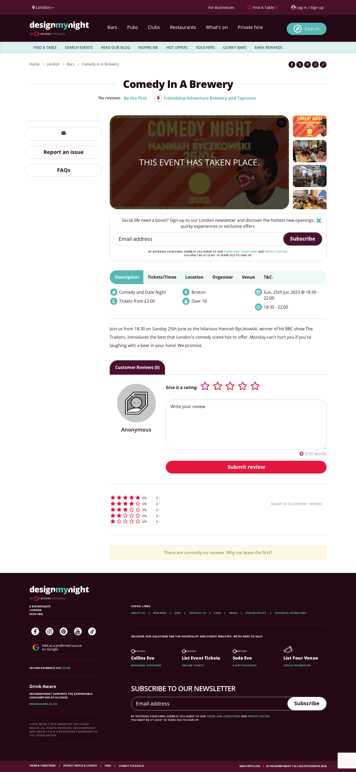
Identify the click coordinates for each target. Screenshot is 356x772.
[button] (181, 498)
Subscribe (302, 238)
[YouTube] (78, 631)
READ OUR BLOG (115, 47)
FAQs (63, 169)
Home (34, 64)
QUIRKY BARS (235, 47)
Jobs (178, 613)
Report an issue (64, 151)
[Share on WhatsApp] (315, 64)
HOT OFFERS (177, 47)
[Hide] (319, 220)
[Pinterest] (63, 631)
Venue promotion (297, 665)
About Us (138, 613)
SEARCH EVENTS (79, 47)
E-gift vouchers (245, 665)
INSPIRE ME (148, 47)
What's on (217, 27)
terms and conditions (240, 251)
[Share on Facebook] (292, 64)
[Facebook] (35, 631)
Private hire (250, 27)
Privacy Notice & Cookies (80, 765)
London (53, 64)
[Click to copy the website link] (323, 64)
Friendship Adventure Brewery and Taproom (210, 98)
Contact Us (197, 613)
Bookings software (146, 665)
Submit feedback (131, 766)
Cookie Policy (256, 613)
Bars (112, 27)
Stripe (66, 668)
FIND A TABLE (45, 47)
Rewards (160, 613)
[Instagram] (49, 631)
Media (233, 613)
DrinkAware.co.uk (43, 704)
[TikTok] (92, 631)
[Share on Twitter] (299, 64)
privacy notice (276, 251)
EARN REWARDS (269, 47)
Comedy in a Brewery (100, 64)
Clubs (154, 27)
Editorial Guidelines (290, 613)
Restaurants (183, 27)
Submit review (246, 466)
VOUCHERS (205, 47)
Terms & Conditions (42, 765)
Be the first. (136, 98)
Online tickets (193, 665)
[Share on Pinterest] (307, 64)
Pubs (132, 27)
